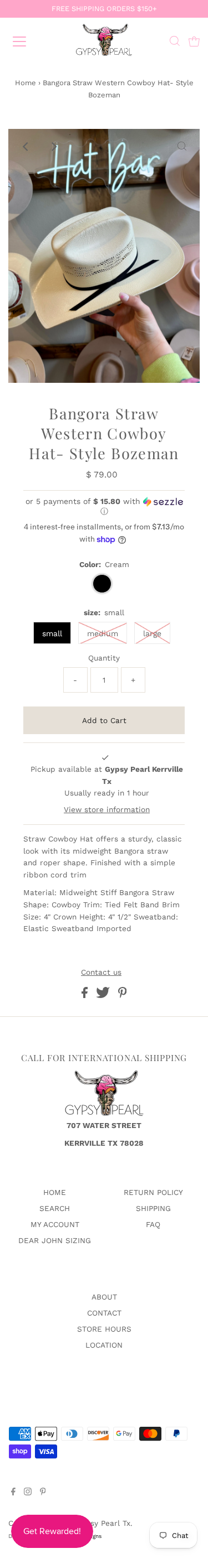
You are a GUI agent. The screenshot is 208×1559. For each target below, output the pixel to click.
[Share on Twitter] (104, 995)
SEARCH (54, 1208)
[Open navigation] (28, 41)
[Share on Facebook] (86, 995)
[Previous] (26, 146)
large (152, 633)
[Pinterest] (43, 1492)
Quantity (104, 657)
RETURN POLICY (153, 1192)
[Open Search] (174, 42)
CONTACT (104, 1312)
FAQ (153, 1224)
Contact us (101, 972)
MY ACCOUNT (55, 1224)
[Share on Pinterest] (122, 995)
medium (102, 633)
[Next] (53, 146)
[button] (104, 506)
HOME (54, 1192)
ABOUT (104, 1296)
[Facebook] (13, 1492)
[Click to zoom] (182, 146)
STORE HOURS (104, 1328)
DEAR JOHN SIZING (54, 1240)
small (52, 633)
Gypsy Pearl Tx (103, 1523)
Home (25, 83)
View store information (107, 809)
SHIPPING (153, 1208)
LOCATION (104, 1344)
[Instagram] (27, 1492)
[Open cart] (194, 41)
